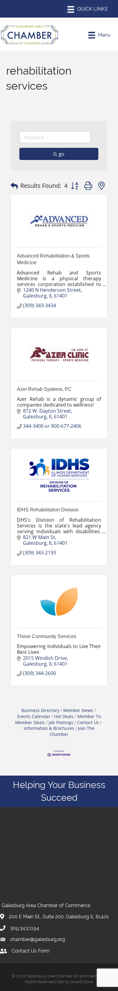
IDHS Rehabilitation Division (48, 509)
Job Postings (61, 722)
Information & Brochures (49, 728)
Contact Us (88, 722)
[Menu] (87, 9)
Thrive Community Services (46, 636)
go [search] (61, 154)
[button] (14, 185)
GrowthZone (81, 981)
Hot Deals (64, 716)
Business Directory (40, 710)
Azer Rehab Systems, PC (44, 389)
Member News (78, 710)
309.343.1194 (24, 928)
